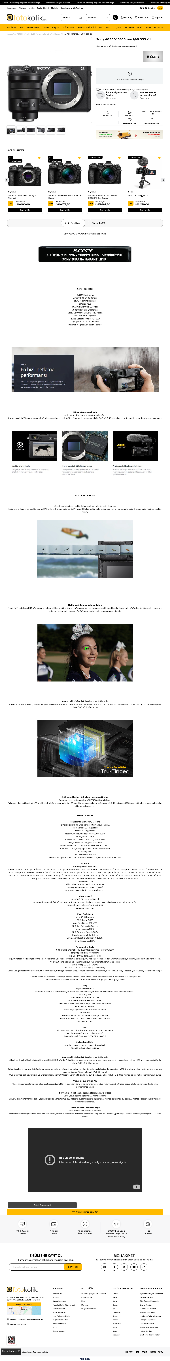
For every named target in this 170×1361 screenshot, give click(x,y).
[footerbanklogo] (144, 1352)
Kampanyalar (87, 1297)
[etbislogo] (12, 1340)
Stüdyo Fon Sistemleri (149, 1327)
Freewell (116, 1335)
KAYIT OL (73, 1267)
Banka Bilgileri (43, 8)
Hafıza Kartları (146, 1331)
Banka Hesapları (59, 1301)
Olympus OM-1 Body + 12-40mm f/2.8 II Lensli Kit (64, 196)
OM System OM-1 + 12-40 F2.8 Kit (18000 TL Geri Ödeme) (102, 196)
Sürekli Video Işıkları (148, 1308)
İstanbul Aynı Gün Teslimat (72, 8)
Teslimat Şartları (59, 1312)
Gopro (115, 1316)
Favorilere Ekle (39, 158)
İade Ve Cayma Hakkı (61, 1316)
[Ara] (80, 17)
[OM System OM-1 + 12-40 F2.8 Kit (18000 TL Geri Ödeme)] (105, 172)
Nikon (115, 1297)
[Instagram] (104, 1267)
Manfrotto (117, 1323)
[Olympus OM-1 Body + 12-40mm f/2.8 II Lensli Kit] (65, 172)
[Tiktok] (143, 1267)
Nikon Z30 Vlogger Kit (138, 195)
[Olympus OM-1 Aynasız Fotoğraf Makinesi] (25, 172)
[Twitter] (124, 1267)
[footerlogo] (23, 1289)
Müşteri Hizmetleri (60, 1320)
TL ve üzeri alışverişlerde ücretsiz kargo (147, 2)
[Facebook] (114, 1267)
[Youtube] (134, 1267)
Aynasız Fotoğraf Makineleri (151, 1293)
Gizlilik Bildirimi (59, 1308)
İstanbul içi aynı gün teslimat (108, 2)
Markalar (55, 8)
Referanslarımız (59, 1323)
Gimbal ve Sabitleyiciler (150, 1335)
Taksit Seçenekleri (42, 1205)
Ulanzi (115, 1320)
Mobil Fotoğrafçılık (148, 1312)
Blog (83, 1301)
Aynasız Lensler (146, 1297)
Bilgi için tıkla (111, 98)
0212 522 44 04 (147, 8)
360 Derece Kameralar (149, 1301)
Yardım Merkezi (59, 1331)
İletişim (32, 8)
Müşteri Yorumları (88, 1308)
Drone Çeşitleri (146, 1305)
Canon (115, 1293)
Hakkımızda (11, 8)
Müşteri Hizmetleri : (26, 1319)
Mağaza (22, 8)
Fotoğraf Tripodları (148, 1320)
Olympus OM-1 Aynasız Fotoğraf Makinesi (22, 196)
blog (160, 8)
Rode (115, 1327)
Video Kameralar (147, 1323)
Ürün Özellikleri (73, 223)
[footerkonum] (24, 1308)
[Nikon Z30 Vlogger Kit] (145, 172)
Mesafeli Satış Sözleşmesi (64, 1305)
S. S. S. (55, 1327)
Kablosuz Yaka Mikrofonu (150, 1316)
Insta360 (116, 1312)
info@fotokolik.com (18, 1324)
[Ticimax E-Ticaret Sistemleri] (85, 1359)
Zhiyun (115, 1305)
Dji (114, 1308)
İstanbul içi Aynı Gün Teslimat (93, 1293)
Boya (115, 1331)
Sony (115, 1301)
